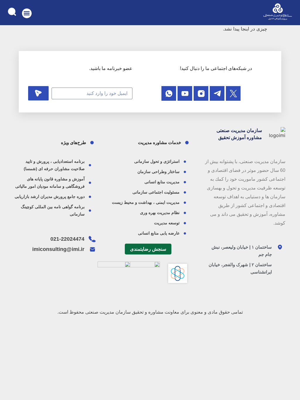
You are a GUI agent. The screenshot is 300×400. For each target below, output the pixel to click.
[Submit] (38, 93)
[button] (27, 13)
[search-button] (12, 11)
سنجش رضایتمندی (148, 249)
